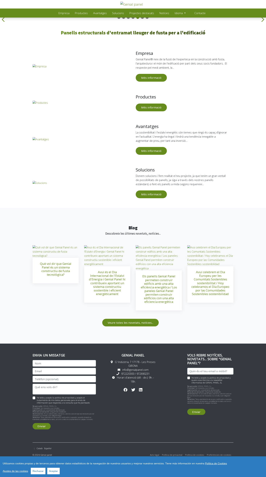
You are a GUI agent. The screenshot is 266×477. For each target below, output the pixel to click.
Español (47, 448)
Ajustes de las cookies (15, 471)
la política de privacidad (218, 377)
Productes (81, 13)
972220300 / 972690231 (135, 373)
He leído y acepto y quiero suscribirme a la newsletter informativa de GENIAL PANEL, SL (211, 380)
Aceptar (53, 471)
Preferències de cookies (219, 454)
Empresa (63, 13)
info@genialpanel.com (135, 369)
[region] (133, 466)
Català (40, 448)
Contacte (200, 13)
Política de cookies (194, 454)
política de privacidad (64, 397)
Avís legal (154, 454)
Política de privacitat (172, 454)
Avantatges (100, 13)
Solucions (118, 13)
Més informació (151, 77)
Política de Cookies (216, 463)
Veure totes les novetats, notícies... (130, 322)
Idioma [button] (179, 13)
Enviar (41, 426)
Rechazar (38, 471)
